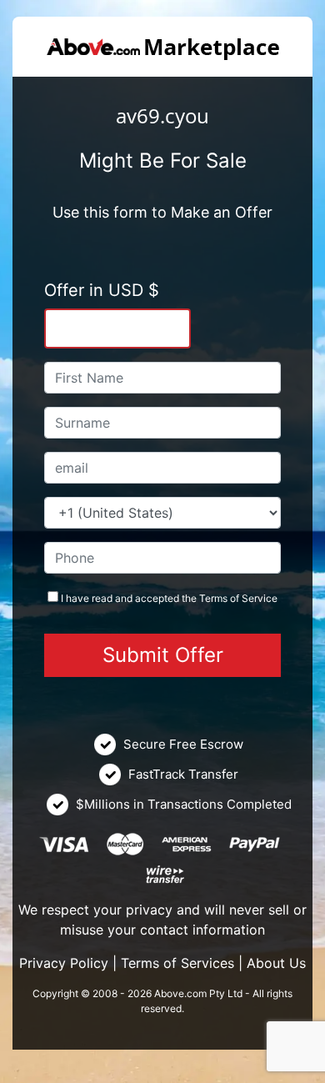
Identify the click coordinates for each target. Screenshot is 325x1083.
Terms (213, 598)
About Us (276, 963)
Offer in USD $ (101, 290)
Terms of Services (177, 963)
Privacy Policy (63, 963)
